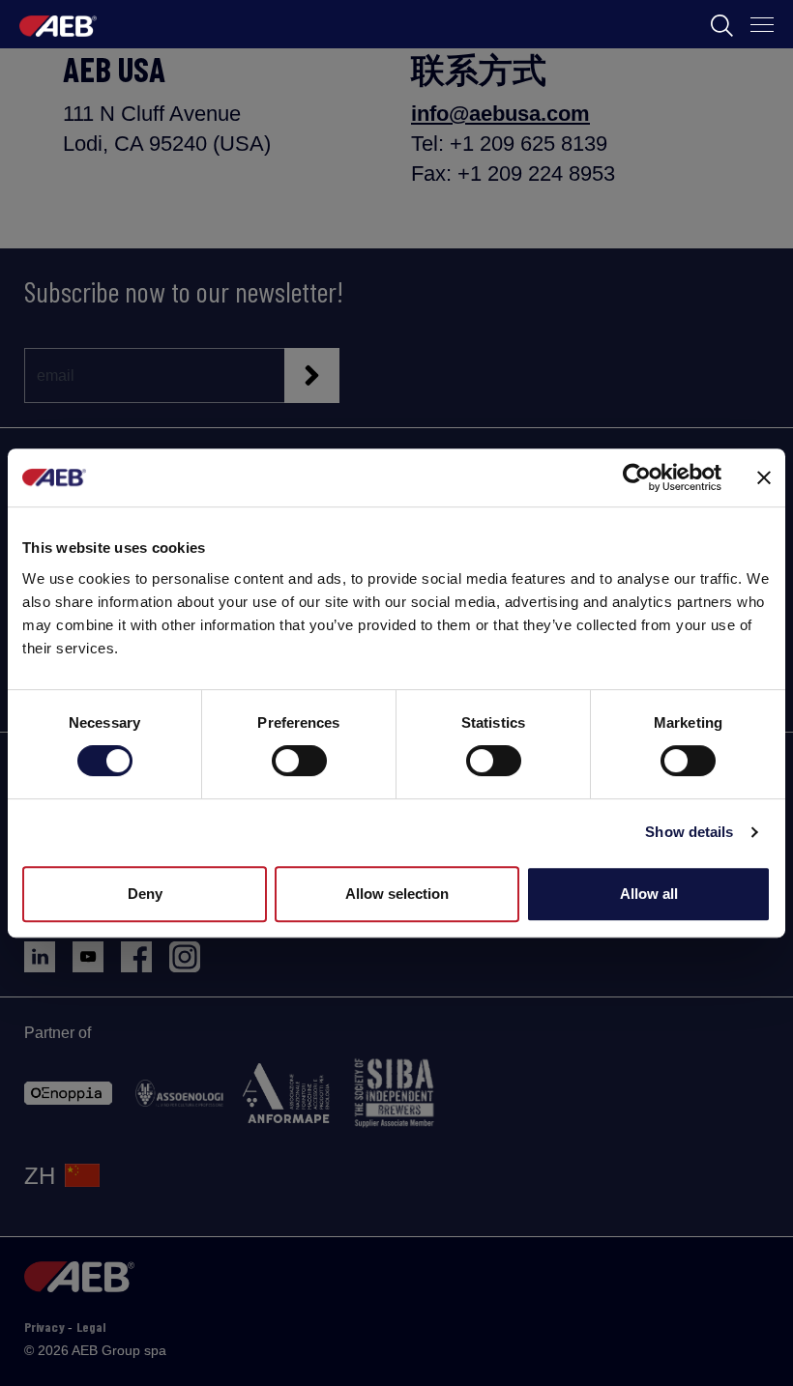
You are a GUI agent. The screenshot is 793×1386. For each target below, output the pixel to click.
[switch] (299, 760)
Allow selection (397, 893)
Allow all (649, 893)
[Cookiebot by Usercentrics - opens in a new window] (636, 477)
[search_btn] (722, 24)
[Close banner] (764, 477)
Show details (689, 831)
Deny (145, 893)
